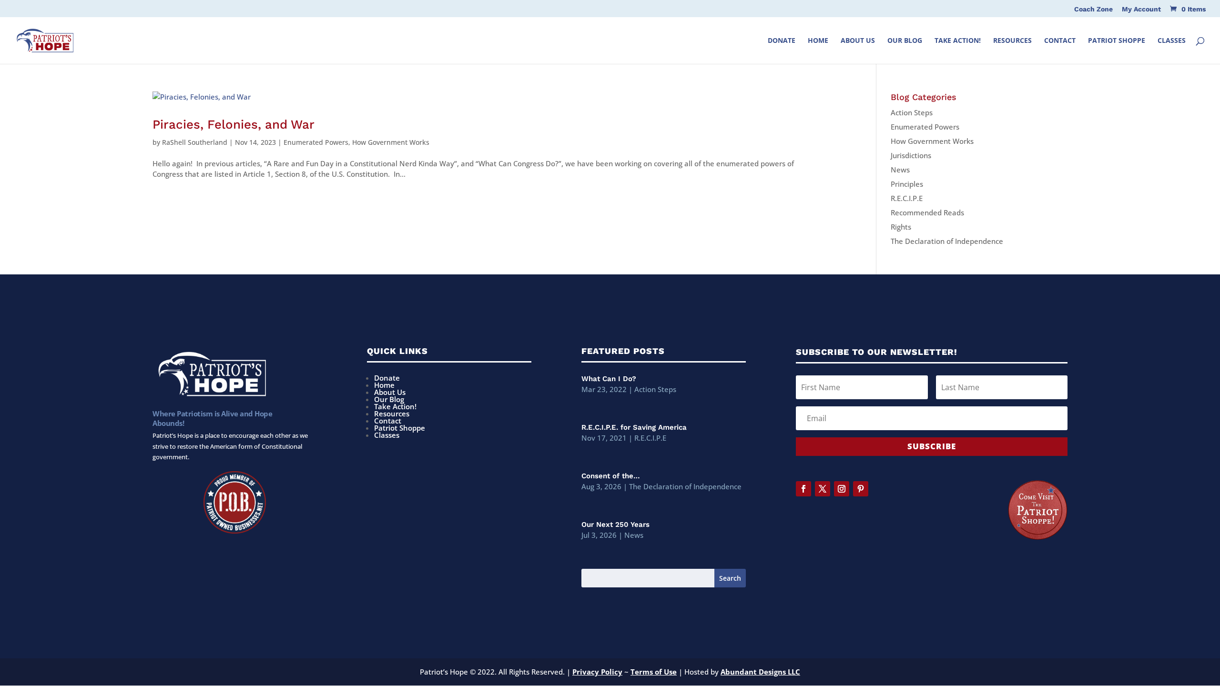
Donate (781, 41)
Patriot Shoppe (1116, 41)
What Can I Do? (608, 378)
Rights (901, 227)
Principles (907, 184)
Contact (1060, 41)
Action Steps (912, 112)
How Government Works (390, 142)
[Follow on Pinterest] (860, 488)
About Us (858, 41)
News (900, 169)
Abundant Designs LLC (760, 671)
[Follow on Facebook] (803, 488)
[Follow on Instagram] (841, 488)
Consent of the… (610, 476)
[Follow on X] (822, 488)
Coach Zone (1093, 9)
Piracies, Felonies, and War (233, 124)
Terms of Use (653, 671)
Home (818, 41)
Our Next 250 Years (615, 524)
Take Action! (958, 41)
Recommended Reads (927, 212)
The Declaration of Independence (947, 241)
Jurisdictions (911, 155)
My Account (1141, 9)
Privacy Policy (597, 671)
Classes (1172, 41)
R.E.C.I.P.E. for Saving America (634, 427)
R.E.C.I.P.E (907, 198)
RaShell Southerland (194, 142)
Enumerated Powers (316, 142)
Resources (1012, 41)
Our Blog (904, 41)
